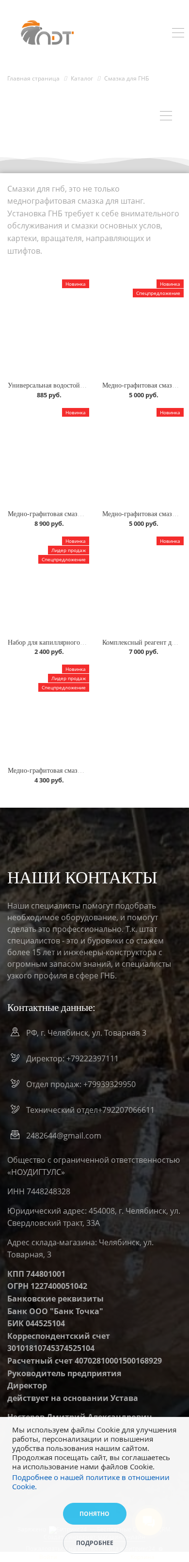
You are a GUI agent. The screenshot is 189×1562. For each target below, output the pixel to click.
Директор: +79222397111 (72, 1058)
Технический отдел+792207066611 (90, 1110)
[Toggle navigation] (178, 34)
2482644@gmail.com (63, 1135)
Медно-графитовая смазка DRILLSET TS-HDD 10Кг (85, 514)
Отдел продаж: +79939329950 (81, 1084)
